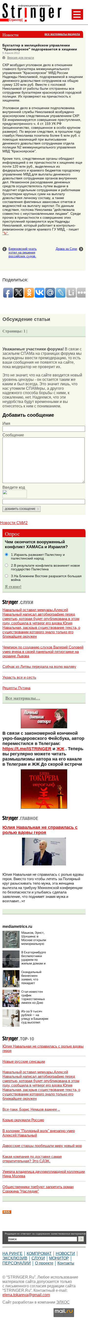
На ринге (12, 1253)
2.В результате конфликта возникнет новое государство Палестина (45, 567)
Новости (65, 1253)
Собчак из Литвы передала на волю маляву (39, 666)
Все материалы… (22, 698)
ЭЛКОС (63, 1302)
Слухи (38, 1258)
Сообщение (13, 435)
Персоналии (16, 1263)
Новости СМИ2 (14, 523)
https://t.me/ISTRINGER (26, 748)
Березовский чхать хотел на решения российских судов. (23, 252)
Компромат (39, 1253)
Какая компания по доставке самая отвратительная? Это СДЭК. (32, 1158)
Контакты (65, 1263)
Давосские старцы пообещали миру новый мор (42, 1146)
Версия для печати (20, 57)
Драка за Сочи (66, 249)
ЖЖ (60, 748)
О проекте (44, 1263)
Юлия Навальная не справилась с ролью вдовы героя (39, 830)
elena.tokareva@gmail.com (26, 1295)
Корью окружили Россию (23, 1120)
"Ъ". (5, 233)
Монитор (59, 1258)
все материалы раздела (62, 34)
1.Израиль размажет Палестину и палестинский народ (38, 556)
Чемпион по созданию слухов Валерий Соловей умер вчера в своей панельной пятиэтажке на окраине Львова (42, 651)
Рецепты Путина (16, 688)
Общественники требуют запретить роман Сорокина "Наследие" (38, 1189)
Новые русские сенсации (23, 1061)
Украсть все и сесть (19, 677)
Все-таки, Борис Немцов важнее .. (31, 1109)
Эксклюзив (14, 1258)
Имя (6, 423)
